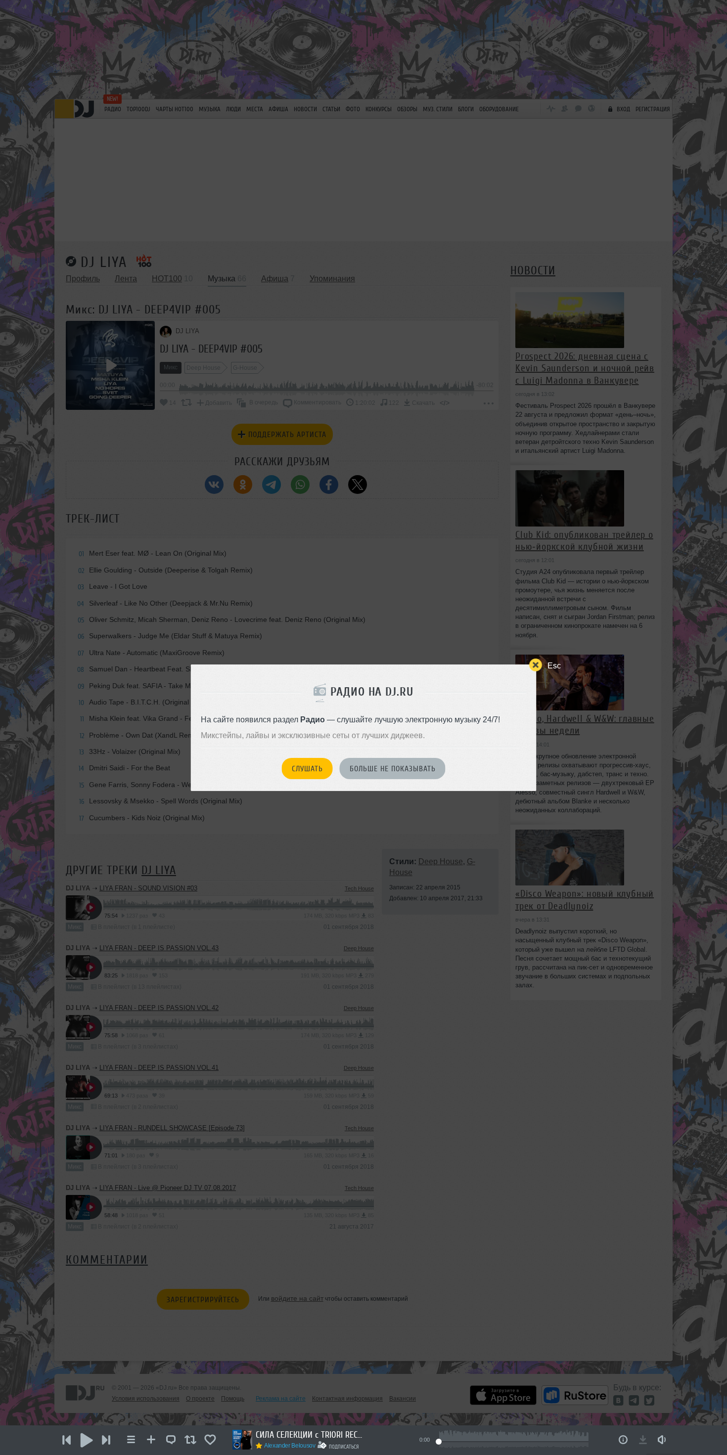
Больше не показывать (393, 768)
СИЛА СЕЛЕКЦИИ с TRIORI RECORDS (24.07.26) (310, 1435)
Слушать (307, 768)
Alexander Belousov (290, 1445)
